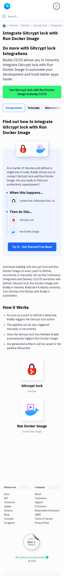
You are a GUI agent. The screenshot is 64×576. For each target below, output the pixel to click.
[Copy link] (32, 307)
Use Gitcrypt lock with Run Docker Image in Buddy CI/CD (32, 92)
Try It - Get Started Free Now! (32, 247)
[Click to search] (32, 16)
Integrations (13, 108)
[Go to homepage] (7, 6)
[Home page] (5, 25)
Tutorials (34, 108)
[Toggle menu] (56, 6)
